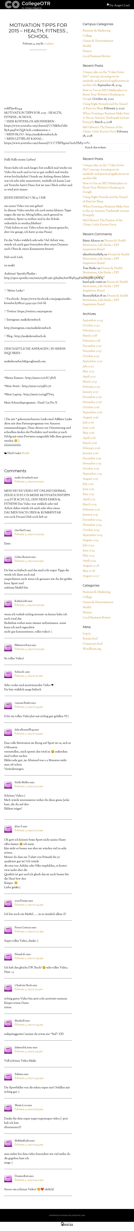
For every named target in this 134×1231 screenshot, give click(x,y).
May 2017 (88, 372)
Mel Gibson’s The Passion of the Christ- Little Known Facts (103, 129)
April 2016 (89, 438)
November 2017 (92, 351)
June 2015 (88, 489)
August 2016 (90, 418)
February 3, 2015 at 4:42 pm (29, 1078)
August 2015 (90, 479)
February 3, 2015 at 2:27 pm (29, 932)
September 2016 (92, 412)
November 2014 (92, 525)
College (87, 36)
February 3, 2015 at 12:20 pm (29, 605)
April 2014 (89, 561)
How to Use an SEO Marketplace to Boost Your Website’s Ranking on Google (105, 94)
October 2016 (91, 407)
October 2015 (91, 469)
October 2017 (91, 356)
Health (25, 453)
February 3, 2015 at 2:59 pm (29, 958)
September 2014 (92, 535)
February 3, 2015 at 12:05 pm (29, 534)
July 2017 (88, 366)
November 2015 (92, 464)
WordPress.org (92, 649)
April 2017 (89, 377)
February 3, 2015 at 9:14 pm (29, 1145)
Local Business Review (97, 56)
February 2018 (91, 341)
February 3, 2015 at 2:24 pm (29, 905)
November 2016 (92, 402)
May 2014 (88, 556)
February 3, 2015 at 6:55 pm (29, 1109)
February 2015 (91, 510)
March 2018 (90, 336)
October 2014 (91, 530)
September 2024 (93, 320)
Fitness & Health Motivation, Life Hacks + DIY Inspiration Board (104, 245)
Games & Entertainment (98, 41)
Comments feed (92, 644)
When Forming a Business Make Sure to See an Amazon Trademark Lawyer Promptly (106, 118)
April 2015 (89, 499)
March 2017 (90, 382)
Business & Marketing (96, 31)
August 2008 (91, 566)
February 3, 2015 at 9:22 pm (29, 1180)
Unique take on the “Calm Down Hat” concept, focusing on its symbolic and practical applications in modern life (106, 78)
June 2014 (89, 551)
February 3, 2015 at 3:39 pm (29, 1025)
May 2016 (88, 433)
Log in (87, 634)
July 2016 (88, 423)
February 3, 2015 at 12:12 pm (29, 561)
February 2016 (91, 448)
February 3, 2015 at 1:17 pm (29, 676)
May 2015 (88, 494)
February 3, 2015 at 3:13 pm (29, 989)
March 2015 (89, 504)
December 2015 (92, 458)
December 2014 (92, 520)
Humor (87, 51)
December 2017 (92, 346)
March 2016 (90, 443)
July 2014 (88, 545)
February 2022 (91, 331)
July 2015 (88, 484)
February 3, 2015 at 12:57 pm (29, 649)
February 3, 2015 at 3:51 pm (29, 1051)
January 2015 (90, 515)
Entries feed (90, 639)
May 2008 (89, 571)
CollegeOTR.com (27, 4)
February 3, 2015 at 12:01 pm (29, 482)
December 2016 (92, 397)
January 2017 (90, 392)
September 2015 (92, 474)
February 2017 (91, 387)
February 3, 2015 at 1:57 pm (29, 786)
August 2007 (91, 576)
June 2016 (88, 428)
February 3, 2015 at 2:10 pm (29, 830)
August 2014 (90, 540)
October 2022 (91, 326)
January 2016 (90, 453)
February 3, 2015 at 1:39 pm (29, 707)
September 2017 (92, 361)
